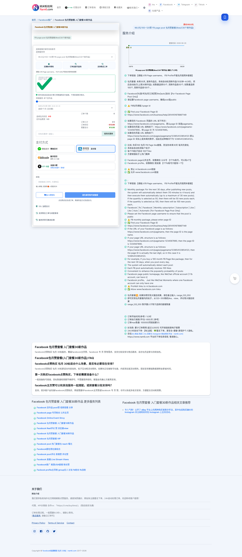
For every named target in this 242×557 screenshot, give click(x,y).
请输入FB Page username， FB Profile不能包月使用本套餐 (56, 72)
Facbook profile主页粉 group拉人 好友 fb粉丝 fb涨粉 (61, 470)
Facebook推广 (45, 20)
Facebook (168, 4)
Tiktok (202, 4)
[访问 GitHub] (47, 531)
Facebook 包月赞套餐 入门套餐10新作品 (55, 423)
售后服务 (37, 515)
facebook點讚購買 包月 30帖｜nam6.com (60, 551)
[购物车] (234, 278)
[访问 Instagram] (34, 531)
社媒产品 (154, 10)
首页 (34, 20)
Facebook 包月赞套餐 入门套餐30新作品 (55, 433)
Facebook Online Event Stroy (51, 418)
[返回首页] (42, 7)
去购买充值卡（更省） (58, 168)
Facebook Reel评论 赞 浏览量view (52, 428)
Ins (153, 4)
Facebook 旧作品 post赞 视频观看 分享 (55, 407)
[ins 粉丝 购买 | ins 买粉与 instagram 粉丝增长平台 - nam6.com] (157, 334)
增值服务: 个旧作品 (44, 98)
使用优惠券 (108, 134)
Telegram (185, 4)
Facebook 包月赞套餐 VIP (48, 438)
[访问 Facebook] (41, 531)
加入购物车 (50, 195)
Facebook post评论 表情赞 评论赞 (52, 454)
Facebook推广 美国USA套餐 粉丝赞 (53, 464)
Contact (70, 523)
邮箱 (37, 177)
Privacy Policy (38, 523)
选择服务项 (40, 52)
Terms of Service (56, 523)
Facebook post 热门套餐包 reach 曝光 (54, 444)
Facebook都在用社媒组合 (48, 449)
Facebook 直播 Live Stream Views (53, 459)
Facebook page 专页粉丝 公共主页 (53, 412)
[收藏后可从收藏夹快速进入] (224, 17)
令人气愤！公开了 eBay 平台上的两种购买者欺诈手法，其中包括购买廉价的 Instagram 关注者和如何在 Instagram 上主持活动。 (159, 410)
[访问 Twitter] (54, 531)
